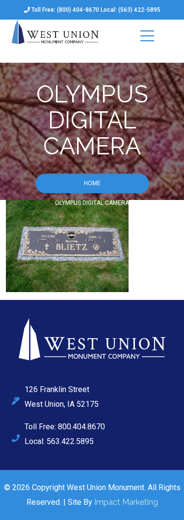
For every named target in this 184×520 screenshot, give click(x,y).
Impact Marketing (126, 502)
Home (92, 183)
